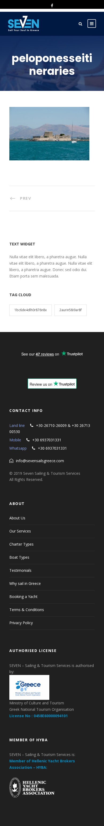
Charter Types (21, 544)
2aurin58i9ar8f (70, 310)
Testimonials (20, 570)
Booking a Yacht (23, 596)
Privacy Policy (21, 622)
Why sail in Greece (25, 583)
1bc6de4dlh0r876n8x (30, 310)
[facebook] (52, 5)
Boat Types (19, 557)
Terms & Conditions (26, 609)
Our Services (20, 531)
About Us (17, 517)
